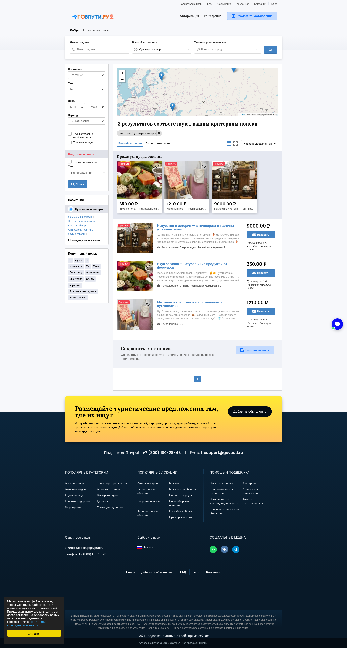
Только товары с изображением (83, 135)
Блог (274, 3)
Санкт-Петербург (180, 495)
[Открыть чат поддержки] (337, 324)
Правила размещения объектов (224, 511)
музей (78, 260)
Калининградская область (148, 513)
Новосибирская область (179, 503)
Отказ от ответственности (252, 501)
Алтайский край (147, 483)
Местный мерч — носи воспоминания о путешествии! (188, 208)
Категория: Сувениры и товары (137, 133)
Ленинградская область (147, 491)
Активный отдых (75, 489)
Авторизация (189, 16)
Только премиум (83, 142)
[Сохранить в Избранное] (157, 166)
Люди (149, 143)
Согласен (34, 633)
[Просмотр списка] (229, 143)
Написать (263, 235)
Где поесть (104, 501)
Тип (70, 166)
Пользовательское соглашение (222, 491)
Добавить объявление (249, 411)
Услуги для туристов (110, 507)
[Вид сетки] (235, 143)
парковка (74, 285)
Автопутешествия (108, 489)
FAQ (209, 3)
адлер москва (77, 297)
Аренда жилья (74, 483)
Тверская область (148, 501)
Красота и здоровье (78, 501)
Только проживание (86, 162)
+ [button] (122, 73)
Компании (260, 3)
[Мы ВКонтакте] (224, 549)
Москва (174, 483)
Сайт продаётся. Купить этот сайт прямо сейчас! (174, 636)
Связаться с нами (191, 3)
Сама (96, 266)
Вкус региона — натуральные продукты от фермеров (140, 208)
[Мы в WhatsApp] (213, 549)
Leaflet (242, 114)
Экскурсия (75, 279)
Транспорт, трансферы (112, 483)
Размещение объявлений (250, 491)
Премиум (124, 163)
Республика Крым (180, 511)
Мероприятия (74, 507)
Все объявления (130, 143)
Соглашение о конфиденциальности (224, 501)
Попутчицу (75, 273)
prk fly (90, 279)
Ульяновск (75, 266)
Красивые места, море (82, 291)
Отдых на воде (75, 495)
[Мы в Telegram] (235, 549)
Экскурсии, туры (107, 495)
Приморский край (180, 517)
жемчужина (93, 273)
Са (87, 266)
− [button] (122, 79)
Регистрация (212, 16)
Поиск (130, 572)
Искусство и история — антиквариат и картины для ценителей (235, 208)
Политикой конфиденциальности (26, 623)
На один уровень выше (85, 240)
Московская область (182, 489)
